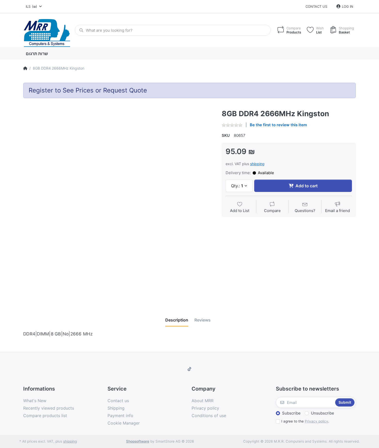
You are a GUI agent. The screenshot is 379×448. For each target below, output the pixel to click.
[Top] (25, 68)
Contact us (316, 6)
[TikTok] (189, 369)
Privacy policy (316, 421)
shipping (257, 164)
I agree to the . (305, 421)
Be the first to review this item (278, 124)
